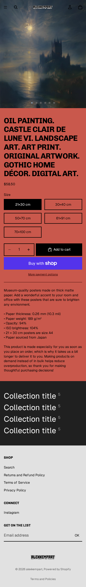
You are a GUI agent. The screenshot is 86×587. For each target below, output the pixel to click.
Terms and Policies (43, 579)
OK (77, 535)
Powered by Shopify (57, 569)
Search (9, 467)
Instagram (11, 512)
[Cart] (80, 7)
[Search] (16, 7)
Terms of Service (17, 482)
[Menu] (5, 7)
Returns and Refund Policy (24, 475)
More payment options (43, 274)
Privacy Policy (15, 490)
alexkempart (34, 569)
